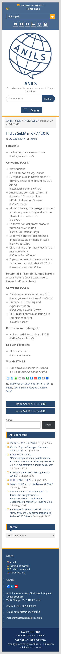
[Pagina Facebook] (21, 24)
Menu (35, 110)
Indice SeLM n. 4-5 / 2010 (30, 404)
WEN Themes (34, 647)
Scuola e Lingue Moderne (34, 387)
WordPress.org (17, 572)
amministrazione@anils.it (32, 5)
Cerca (9, 419)
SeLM (18, 120)
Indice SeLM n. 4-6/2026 (23, 442)
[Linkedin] (33, 24)
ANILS (30, 83)
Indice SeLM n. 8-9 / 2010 (30, 411)
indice (9, 387)
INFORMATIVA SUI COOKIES (31, 636)
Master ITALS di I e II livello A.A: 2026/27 (31, 484)
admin (33, 138)
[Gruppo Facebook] (27, 24)
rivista (17, 387)
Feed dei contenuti (19, 565)
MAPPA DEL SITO (30, 632)
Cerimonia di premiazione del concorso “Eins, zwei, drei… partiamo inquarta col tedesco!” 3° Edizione (31, 513)
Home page (33, 8)
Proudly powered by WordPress (24, 643)
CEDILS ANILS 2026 (20, 479)
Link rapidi (13, 16)
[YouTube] (15, 24)
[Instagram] (39, 24)
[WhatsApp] (45, 24)
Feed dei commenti (19, 569)
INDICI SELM (31, 120)
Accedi (12, 562)
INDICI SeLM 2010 (33, 384)
